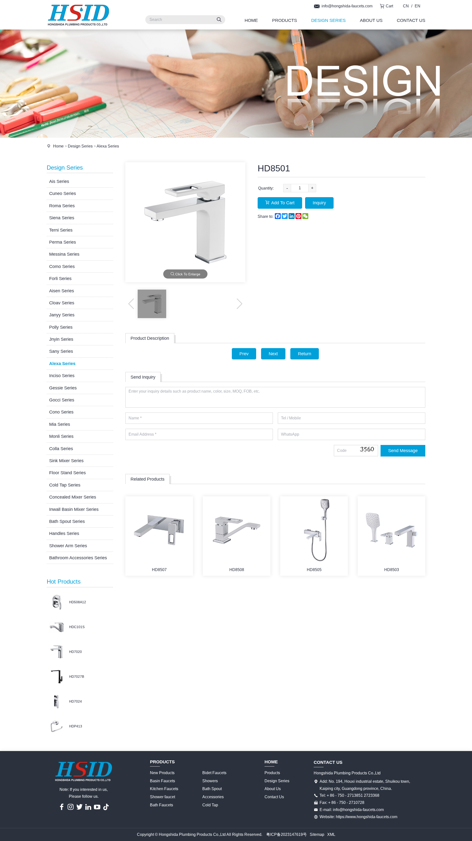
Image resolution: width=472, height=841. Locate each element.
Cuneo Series (62, 193)
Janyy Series (61, 314)
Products (284, 20)
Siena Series (61, 217)
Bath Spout (212, 789)
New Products (162, 773)
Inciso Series (61, 375)
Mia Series (59, 424)
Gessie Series (63, 387)
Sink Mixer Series (66, 460)
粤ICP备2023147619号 (286, 834)
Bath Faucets (161, 805)
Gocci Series (61, 400)
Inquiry (319, 202)
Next (273, 353)
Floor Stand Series (67, 472)
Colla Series (61, 448)
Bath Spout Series (67, 521)
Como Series (62, 266)
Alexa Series (108, 146)
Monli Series (61, 436)
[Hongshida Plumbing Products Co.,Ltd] (78, 28)
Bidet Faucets (214, 773)
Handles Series (64, 533)
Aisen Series (61, 290)
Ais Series (59, 181)
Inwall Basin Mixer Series (74, 509)
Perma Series (62, 242)
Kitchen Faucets (164, 789)
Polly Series (61, 327)
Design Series (328, 20)
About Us (371, 20)
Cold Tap (210, 805)
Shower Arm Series (68, 545)
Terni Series (61, 230)
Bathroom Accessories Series (78, 557)
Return (304, 353)
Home (251, 20)
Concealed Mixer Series (72, 497)
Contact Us (411, 20)
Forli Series (60, 278)
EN (417, 6)
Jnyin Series (61, 339)
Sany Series (61, 351)
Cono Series (61, 412)
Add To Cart (283, 202)
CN (406, 6)
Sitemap (317, 834)
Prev (244, 353)
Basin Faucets (162, 781)
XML (331, 834)
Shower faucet (162, 797)
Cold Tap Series (64, 485)
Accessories (213, 797)
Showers (210, 781)
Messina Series (64, 254)
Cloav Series (61, 302)
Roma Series (62, 205)
